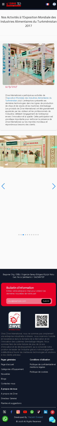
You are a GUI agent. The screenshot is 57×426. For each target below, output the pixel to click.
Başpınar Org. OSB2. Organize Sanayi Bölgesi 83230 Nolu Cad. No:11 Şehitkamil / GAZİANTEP (28, 275)
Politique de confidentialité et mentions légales (43, 365)
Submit (46, 301)
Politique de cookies (39, 372)
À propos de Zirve (9, 394)
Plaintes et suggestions (11, 403)
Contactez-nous (8, 384)
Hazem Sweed (35, 417)
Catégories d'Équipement (12, 369)
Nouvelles (5, 374)
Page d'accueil (7, 364)
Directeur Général (9, 398)
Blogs (3, 379)
